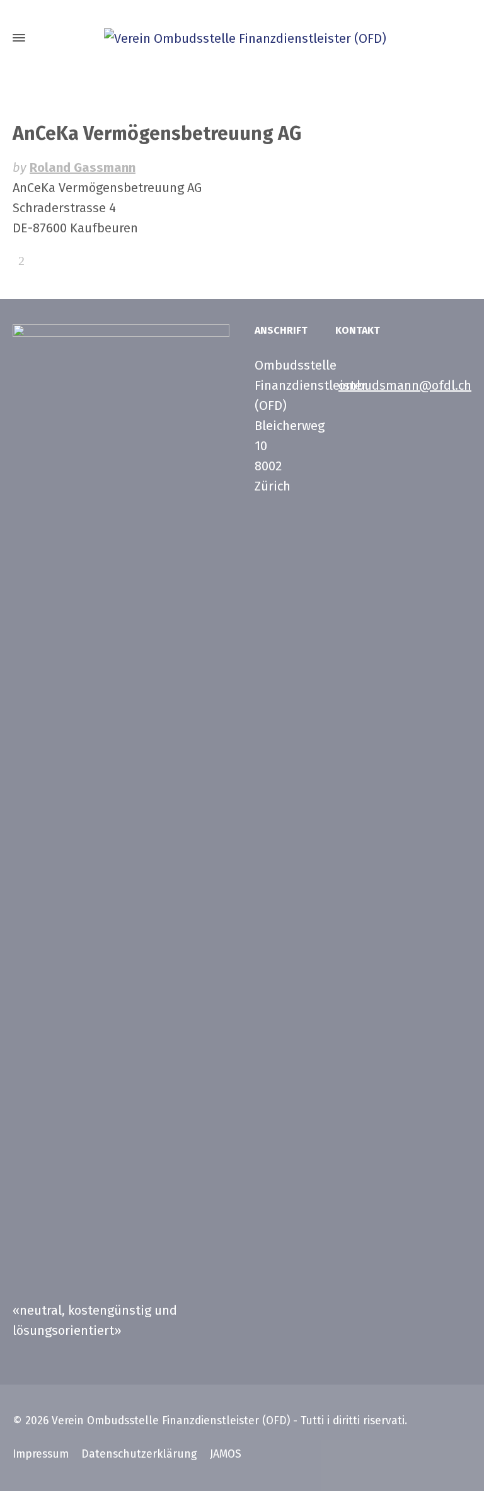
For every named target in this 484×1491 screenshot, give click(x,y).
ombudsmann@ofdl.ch (404, 385)
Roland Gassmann (82, 167)
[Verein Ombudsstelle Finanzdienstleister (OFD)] (242, 37)
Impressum (41, 1454)
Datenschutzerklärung (139, 1454)
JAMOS (225, 1454)
